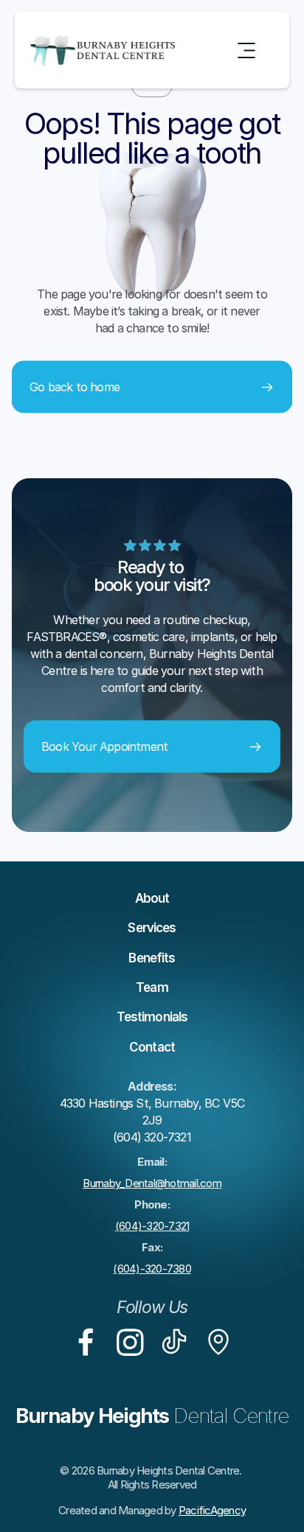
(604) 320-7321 (152, 1137)
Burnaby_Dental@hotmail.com (152, 1183)
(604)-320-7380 (152, 1269)
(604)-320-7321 (152, 1226)
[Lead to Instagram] (130, 1342)
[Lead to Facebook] (85, 1342)
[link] (85, 1342)
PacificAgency (212, 1510)
